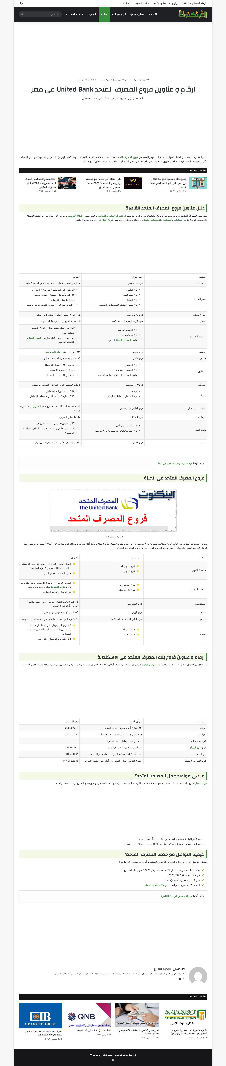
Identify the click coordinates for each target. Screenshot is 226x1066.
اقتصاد (154, 14)
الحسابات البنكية (152, 219)
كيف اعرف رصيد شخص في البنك (174, 463)
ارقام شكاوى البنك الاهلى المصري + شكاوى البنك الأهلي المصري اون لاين (189, 1032)
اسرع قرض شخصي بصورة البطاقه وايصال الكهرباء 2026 (139, 1032)
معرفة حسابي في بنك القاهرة (176, 896)
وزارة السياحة (58, 586)
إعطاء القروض (75, 215)
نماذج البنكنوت (159, 3)
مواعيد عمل (201, 783)
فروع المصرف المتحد (127, 157)
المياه (193, 747)
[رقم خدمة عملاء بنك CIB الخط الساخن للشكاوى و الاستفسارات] (40, 1016)
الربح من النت (119, 14)
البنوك (47, 351)
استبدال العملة (123, 340)
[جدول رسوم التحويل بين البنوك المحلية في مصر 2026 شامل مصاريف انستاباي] (67, 183)
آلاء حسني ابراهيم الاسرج (130, 98)
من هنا (56, 664)
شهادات (178, 219)
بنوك (105, 14)
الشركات (56, 351)
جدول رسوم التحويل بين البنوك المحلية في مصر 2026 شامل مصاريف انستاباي (40, 183)
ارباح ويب (173, 3)
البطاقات (167, 219)
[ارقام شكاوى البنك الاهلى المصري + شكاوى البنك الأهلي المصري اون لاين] (185, 1015)
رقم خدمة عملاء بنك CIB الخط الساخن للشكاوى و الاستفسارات (43, 1033)
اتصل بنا (126, 3)
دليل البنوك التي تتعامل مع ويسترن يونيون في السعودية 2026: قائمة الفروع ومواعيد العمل (103, 183)
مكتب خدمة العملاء (154, 885)
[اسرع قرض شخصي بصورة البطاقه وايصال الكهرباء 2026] (137, 1015)
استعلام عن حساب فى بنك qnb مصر (93, 1030)
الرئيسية (143, 79)
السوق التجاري (34, 337)
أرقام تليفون (148, 664)
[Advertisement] (113, 50)
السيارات (92, 14)
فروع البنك (107, 219)
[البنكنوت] (192, 14)
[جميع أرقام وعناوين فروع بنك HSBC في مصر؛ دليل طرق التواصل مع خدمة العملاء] (198, 183)
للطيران (37, 406)
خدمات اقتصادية (75, 14)
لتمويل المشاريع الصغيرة (110, 215)
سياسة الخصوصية (141, 3)
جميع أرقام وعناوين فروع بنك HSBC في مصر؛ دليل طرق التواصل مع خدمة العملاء (168, 183)
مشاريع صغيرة (137, 14)
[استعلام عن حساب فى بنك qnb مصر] (89, 1015)
